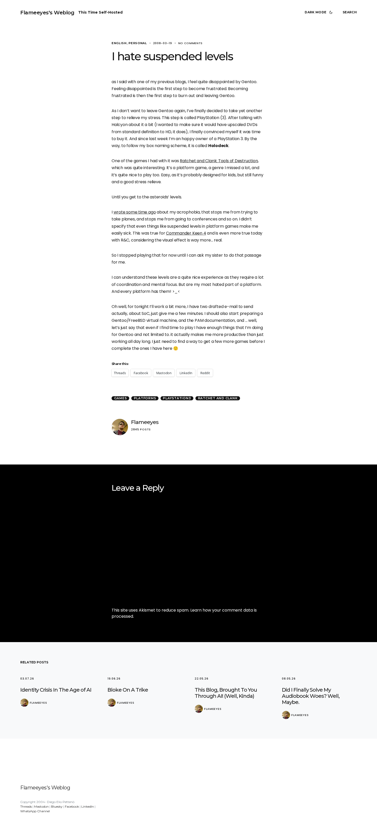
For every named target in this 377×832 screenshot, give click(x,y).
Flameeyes (144, 422)
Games (120, 398)
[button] (320, 12)
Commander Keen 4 (186, 233)
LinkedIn (87, 806)
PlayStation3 (177, 398)
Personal (137, 43)
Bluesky (57, 806)
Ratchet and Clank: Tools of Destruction (219, 161)
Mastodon (41, 806)
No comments (190, 43)
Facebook (72, 806)
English (119, 43)
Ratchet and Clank (218, 398)
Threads (26, 806)
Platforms (145, 398)
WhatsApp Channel (35, 811)
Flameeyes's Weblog (47, 12)
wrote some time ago (135, 212)
